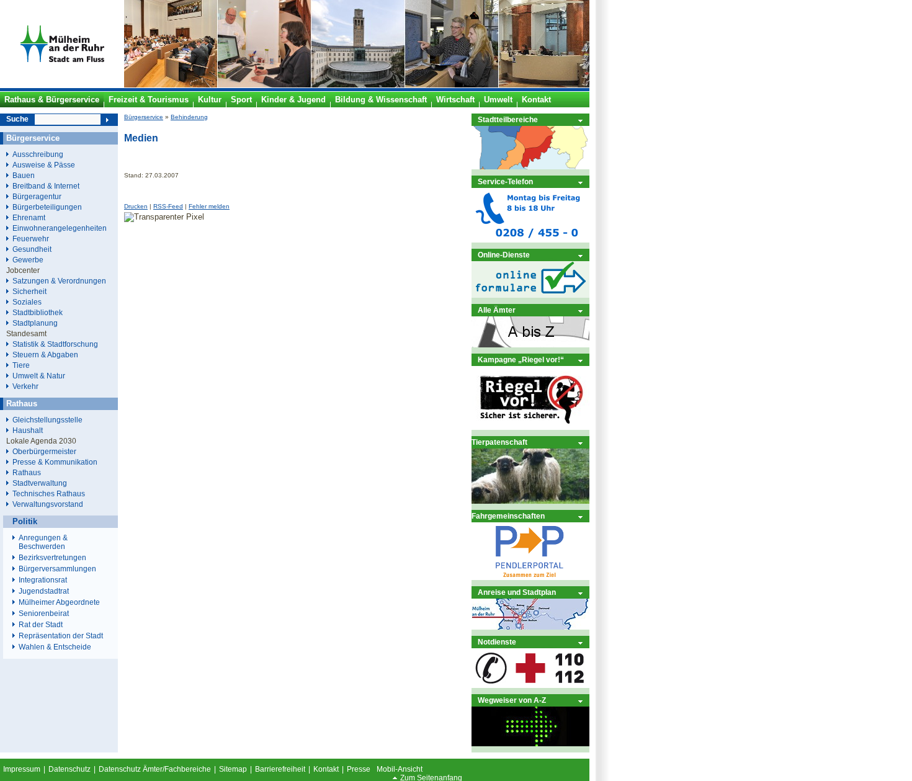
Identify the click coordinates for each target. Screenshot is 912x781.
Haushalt (27, 430)
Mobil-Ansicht (399, 769)
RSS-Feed (168, 206)
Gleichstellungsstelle (47, 420)
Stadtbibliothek (37, 312)
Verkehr (25, 386)
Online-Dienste (504, 255)
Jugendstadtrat (44, 591)
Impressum (21, 769)
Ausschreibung (37, 154)
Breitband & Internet (45, 186)
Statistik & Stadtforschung (55, 344)
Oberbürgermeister (44, 451)
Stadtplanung (35, 323)
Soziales (27, 302)
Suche (17, 119)
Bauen (23, 175)
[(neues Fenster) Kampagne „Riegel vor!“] (530, 427)
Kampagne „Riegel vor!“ (521, 359)
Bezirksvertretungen (52, 557)
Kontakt (326, 769)
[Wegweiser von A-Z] (530, 743)
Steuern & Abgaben (45, 354)
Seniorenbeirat (44, 613)
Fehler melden (209, 206)
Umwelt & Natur (38, 376)
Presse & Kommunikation (54, 462)
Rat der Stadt (41, 624)
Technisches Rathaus (48, 493)
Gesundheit (31, 249)
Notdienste (497, 642)
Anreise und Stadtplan (517, 592)
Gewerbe (27, 260)
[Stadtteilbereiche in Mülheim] (530, 166)
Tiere (21, 365)
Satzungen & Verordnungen (59, 281)
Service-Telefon (505, 181)
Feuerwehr (30, 238)
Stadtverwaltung (39, 483)
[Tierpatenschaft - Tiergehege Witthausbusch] (530, 501)
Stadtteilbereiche (508, 119)
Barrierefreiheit (280, 769)
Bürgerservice (143, 117)
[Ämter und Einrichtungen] (530, 344)
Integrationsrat (43, 580)
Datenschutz (69, 769)
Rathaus (26, 472)
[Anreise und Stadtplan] (530, 626)
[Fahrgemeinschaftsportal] (530, 577)
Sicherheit (29, 291)
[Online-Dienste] (530, 295)
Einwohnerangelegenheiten (59, 228)
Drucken (136, 206)
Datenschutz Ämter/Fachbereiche (155, 769)
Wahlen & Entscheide (55, 647)
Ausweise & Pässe (43, 165)
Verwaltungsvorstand (47, 504)
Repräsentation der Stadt (61, 635)
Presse (358, 769)
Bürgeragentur (36, 196)
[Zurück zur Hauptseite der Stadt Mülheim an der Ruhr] (62, 85)
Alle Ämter (497, 310)
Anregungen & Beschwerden (43, 542)
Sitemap (233, 769)
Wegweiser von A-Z (512, 700)
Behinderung (189, 117)
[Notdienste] (530, 685)
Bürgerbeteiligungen (47, 207)
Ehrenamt (28, 217)
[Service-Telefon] (530, 239)
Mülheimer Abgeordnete (59, 602)
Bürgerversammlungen (57, 569)
